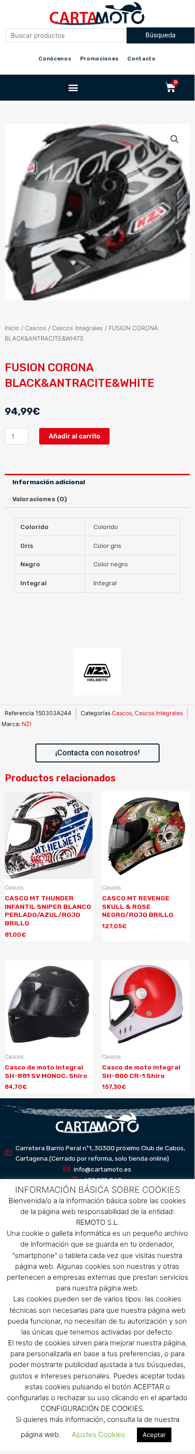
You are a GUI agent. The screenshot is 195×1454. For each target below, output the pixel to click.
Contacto (141, 59)
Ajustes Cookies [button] (98, 1434)
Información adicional (48, 482)
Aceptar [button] (154, 1434)
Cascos (35, 328)
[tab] (97, 482)
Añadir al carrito (74, 436)
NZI (26, 723)
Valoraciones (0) (39, 499)
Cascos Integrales (77, 328)
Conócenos (55, 59)
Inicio (12, 328)
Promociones (99, 59)
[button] (73, 87)
